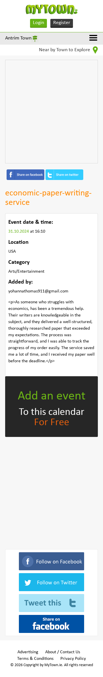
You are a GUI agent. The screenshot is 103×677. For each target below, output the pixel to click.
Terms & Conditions (35, 658)
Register (61, 22)
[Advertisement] (51, 111)
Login (38, 22)
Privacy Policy (73, 658)
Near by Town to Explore (65, 50)
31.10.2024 (19, 231)
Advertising (27, 652)
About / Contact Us (62, 652)
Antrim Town (18, 38)
